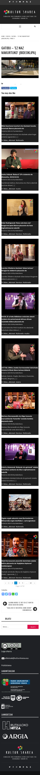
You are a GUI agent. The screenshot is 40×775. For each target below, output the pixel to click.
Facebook (5, 88)
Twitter (13, 88)
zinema (18, 382)
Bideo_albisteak (9, 84)
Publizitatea (6, 665)
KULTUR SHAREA (20, 752)
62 (31, 583)
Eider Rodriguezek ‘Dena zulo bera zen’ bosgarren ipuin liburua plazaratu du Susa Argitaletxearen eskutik (17, 225)
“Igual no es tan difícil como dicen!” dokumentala (19, 609)
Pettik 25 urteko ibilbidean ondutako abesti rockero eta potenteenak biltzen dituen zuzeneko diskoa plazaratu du (18, 319)
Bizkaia (18, 84)
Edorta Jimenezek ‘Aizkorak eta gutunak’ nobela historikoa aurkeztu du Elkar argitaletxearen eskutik (19, 469)
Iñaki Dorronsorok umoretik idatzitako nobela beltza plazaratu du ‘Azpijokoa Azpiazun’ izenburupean (18, 563)
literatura (19, 234)
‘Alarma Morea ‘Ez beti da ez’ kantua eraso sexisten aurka (20, 603)
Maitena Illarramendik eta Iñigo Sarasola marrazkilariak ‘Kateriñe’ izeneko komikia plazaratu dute (17, 418)
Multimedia (20, 140)
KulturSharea (19, 80)
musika (23, 84)
